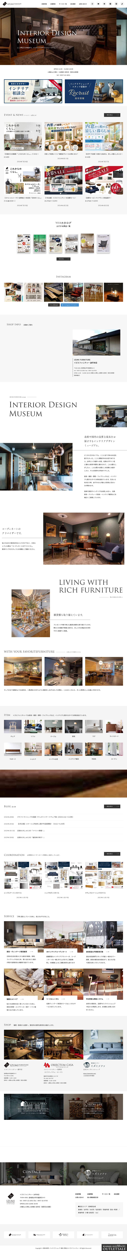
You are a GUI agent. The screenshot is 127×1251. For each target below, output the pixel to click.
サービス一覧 (106, 1194)
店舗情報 (90, 1194)
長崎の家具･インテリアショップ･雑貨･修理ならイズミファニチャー (61, 1248)
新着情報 (78, 1194)
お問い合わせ (79, 1197)
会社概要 (116, 1194)
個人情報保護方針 (92, 1197)
